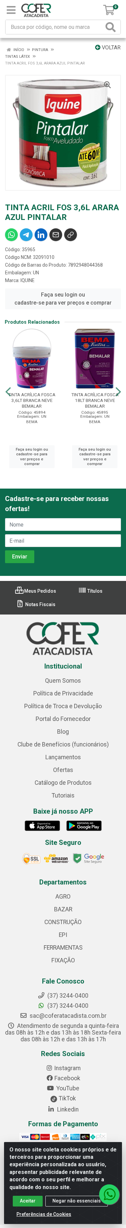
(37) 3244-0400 (67, 1005)
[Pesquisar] (111, 27)
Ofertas (63, 770)
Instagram (67, 1068)
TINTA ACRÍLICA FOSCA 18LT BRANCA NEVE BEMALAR (95, 400)
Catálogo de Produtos (63, 782)
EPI (63, 934)
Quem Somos (63, 680)
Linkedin (67, 1109)
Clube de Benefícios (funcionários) (63, 744)
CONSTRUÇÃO (63, 922)
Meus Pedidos (39, 591)
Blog (63, 731)
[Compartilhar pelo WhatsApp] (11, 234)
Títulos (94, 591)
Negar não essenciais (76, 1200)
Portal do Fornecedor (63, 719)
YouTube (67, 1088)
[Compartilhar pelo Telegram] (26, 234)
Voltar (110, 47)
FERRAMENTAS (63, 947)
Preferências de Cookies (43, 1214)
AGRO (63, 896)
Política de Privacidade (63, 693)
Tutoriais (63, 795)
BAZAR (63, 909)
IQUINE (27, 280)
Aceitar (28, 1200)
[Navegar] (8, 392)
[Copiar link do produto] (70, 234)
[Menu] (11, 10)
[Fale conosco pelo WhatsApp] (109, 1194)
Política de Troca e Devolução (63, 706)
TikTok (66, 1098)
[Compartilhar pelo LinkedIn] (41, 234)
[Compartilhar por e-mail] (55, 234)
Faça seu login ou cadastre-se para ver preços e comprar (63, 298)
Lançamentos (63, 757)
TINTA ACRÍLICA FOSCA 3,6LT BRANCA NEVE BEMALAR (31, 400)
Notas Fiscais (39, 604)
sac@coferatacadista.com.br (67, 1015)
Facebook (67, 1078)
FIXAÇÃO (63, 960)
